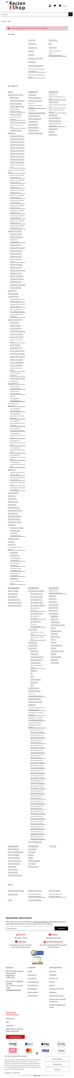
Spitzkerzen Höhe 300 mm (17, 484)
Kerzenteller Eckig (37, 597)
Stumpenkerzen (13, 296)
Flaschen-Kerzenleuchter (36, 625)
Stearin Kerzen (13, 513)
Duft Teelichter (15, 531)
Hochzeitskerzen (34, 116)
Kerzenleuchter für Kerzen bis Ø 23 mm (37, 736)
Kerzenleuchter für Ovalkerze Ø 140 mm (37, 838)
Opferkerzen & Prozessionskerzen (55, 592)
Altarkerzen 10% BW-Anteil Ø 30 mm (17, 186)
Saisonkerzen (32, 978)
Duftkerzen (11, 525)
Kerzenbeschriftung (14, 605)
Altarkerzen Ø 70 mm (17, 156)
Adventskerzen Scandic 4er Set (56, 111)
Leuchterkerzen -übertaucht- (15, 564)
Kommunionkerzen (34, 98)
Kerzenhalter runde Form (37, 633)
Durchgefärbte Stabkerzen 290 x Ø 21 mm (17, 435)
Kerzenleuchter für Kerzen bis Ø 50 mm (37, 772)
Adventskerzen (54, 102)
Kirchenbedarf (32, 989)
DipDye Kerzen (13, 502)
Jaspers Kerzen (13, 894)
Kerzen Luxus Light (16, 359)
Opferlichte (52, 596)
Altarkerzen (12, 133)
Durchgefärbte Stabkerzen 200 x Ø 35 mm (17, 450)
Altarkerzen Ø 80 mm (17, 159)
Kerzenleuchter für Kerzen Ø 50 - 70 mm (37, 787)
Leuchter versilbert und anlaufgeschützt (36, 709)
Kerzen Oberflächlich (17, 362)
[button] (50, 6)
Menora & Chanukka (35, 702)
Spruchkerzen (33, 124)
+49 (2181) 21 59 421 (21, 938)
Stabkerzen (12, 496)
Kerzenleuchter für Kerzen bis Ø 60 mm (37, 782)
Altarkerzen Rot (15, 245)
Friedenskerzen (33, 127)
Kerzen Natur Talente (17, 351)
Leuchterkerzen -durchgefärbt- (15, 559)
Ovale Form (34, 654)
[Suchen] (70, 14)
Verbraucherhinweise (35, 65)
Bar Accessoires (33, 866)
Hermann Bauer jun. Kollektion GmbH (56, 895)
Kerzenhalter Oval (37, 613)
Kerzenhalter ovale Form (37, 638)
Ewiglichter (32, 705)
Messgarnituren (56, 631)
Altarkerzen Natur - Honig (16, 260)
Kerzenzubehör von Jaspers (16, 582)
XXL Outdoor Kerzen (15, 522)
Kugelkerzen (12, 504)
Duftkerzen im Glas (16, 528)
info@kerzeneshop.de (53, 938)
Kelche (53, 639)
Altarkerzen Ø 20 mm (17, 136)
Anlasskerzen (32, 975)
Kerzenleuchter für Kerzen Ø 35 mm (37, 756)
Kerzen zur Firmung (35, 100)
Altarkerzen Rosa (16, 282)
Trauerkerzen (32, 121)
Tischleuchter (33, 645)
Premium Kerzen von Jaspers (15, 548)
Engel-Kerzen (53, 129)
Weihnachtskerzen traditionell (55, 125)
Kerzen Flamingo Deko (17, 331)
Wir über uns (32, 47)
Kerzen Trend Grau (16, 334)
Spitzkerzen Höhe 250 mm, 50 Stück (17, 479)
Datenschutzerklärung (41, 922)
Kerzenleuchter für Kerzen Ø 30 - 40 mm (37, 761)
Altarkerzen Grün (16, 267)
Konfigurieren (57, 1064)
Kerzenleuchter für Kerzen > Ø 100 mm (37, 822)
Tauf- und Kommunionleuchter (35, 695)
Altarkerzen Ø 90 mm (17, 162)
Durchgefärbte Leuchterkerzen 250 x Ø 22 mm (17, 423)
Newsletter (32, 62)
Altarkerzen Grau (16, 273)
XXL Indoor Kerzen (14, 519)
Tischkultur (32, 863)
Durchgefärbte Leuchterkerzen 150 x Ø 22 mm (17, 416)
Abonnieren (61, 928)
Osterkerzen (53, 135)
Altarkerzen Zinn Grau (17, 270)
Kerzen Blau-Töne (16, 348)
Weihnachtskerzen (55, 121)
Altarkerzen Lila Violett (17, 285)
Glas (32, 685)
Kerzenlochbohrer (14, 863)
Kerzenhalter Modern (38, 605)
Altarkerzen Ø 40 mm (17, 148)
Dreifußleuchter (33, 688)
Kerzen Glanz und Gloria (16, 369)
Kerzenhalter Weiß (37, 602)
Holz (32, 676)
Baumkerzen (53, 115)
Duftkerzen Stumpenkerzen (15, 534)
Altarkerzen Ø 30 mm (17, 142)
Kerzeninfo (32, 44)
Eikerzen (51, 132)
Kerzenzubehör (33, 992)
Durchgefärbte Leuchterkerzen (15, 410)
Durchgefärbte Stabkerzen (13, 405)
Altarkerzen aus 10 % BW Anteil (16, 171)
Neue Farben (14, 322)
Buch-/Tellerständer (35, 842)
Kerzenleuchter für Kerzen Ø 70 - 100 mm (38, 812)
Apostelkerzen (53, 605)
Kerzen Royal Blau (16, 365)
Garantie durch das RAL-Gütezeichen (36, 70)
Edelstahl (34, 671)
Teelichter (11, 541)
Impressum (7, 1072)
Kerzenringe (12, 866)
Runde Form (35, 651)
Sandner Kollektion (34, 900)
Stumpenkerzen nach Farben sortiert (17, 305)
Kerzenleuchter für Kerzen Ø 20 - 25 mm (37, 746)
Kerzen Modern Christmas (15, 374)
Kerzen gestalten (33, 982)
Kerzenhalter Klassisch (35, 609)
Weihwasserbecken (57, 651)
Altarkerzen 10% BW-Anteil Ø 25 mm (17, 181)
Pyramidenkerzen (55, 118)
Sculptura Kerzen (16, 130)
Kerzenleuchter (36, 621)
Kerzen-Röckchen (14, 858)
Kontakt (31, 51)
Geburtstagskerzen (34, 119)
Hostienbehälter (56, 645)
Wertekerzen (53, 610)
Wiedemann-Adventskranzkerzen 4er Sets (57, 97)
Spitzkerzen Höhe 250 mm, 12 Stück (17, 474)
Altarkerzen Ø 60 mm (17, 153)
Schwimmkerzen (13, 507)
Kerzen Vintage (15, 325)
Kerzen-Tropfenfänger (15, 852)
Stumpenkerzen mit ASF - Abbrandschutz (17, 310)
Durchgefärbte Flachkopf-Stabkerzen (17, 429)
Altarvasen (54, 619)
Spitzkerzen (12, 470)
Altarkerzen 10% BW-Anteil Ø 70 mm (17, 212)
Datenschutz (16, 1072)
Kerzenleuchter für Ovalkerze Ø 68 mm (37, 827)
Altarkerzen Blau (15, 288)
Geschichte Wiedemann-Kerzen (36, 76)
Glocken (53, 648)
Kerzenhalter (32, 629)
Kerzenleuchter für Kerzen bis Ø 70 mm (37, 792)
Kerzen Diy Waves (16, 103)
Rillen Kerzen (14, 98)
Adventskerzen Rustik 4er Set (57, 106)
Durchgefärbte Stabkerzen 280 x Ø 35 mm (17, 464)
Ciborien (54, 642)
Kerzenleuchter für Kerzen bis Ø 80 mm (37, 802)
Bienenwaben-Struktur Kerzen (15, 110)
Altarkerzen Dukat (16, 264)
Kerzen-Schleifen (13, 855)
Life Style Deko (32, 996)
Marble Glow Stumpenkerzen (15, 392)
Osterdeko (31, 852)
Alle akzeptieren (57, 1059)
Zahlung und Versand (35, 58)
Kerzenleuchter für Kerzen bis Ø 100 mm (38, 817)
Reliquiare (54, 634)
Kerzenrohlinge (13, 591)
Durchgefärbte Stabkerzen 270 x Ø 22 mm (17, 443)
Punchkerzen (12, 499)
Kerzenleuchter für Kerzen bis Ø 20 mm (37, 731)
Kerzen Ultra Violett (16, 337)
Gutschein (31, 40)
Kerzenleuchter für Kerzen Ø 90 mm (37, 807)
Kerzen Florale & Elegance (15, 118)
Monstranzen (55, 636)
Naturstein (34, 682)
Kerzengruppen (13, 293)
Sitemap (31, 55)
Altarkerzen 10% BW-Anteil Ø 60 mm (17, 207)
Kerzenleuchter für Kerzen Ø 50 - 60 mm (37, 777)
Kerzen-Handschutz (14, 861)
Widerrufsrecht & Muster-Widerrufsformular (55, 53)
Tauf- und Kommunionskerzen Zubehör (35, 105)
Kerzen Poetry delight (17, 354)
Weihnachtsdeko (34, 861)
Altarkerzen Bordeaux (17, 248)
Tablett (30, 858)
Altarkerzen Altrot (16, 251)
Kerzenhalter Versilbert (35, 617)
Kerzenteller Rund (37, 594)
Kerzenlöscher (13, 872)
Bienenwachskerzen (14, 516)
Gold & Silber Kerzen (15, 510)
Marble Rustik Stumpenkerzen (15, 387)
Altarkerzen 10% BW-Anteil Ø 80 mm (17, 217)
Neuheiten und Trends (15, 95)
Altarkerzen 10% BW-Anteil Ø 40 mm (17, 196)
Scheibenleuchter (34, 691)
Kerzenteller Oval (36, 599)
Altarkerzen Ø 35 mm (17, 145)
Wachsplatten (12, 597)
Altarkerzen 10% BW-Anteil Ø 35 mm (17, 191)
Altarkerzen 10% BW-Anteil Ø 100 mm (17, 227)
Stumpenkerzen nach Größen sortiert (17, 300)
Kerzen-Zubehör (13, 849)
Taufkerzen (32, 95)
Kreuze (53, 628)
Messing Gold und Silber (37, 666)
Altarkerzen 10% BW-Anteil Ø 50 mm (17, 202)
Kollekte (53, 654)
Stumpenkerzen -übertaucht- (15, 574)
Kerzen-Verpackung (14, 875)
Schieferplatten (36, 679)
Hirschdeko (32, 849)
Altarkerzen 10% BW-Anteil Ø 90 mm (17, 222)
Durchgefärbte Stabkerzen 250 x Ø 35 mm (17, 457)
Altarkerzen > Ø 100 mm (16, 166)
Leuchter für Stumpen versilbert (35, 714)
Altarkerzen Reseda (16, 276)
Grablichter (12, 544)
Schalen (31, 855)
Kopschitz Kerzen (54, 891)
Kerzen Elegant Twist (17, 106)
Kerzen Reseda (15, 345)
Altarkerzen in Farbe (15, 231)
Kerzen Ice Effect (15, 114)
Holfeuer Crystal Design (16, 891)
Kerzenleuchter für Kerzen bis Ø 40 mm (37, 767)
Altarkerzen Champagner (14, 241)
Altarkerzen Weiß (16, 234)
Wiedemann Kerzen (35, 891)
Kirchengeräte (53, 613)
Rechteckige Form (37, 660)
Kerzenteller (32, 648)
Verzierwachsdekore (15, 602)
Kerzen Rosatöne (16, 328)
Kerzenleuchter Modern (36, 591)
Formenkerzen (33, 130)
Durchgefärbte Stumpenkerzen (13, 382)
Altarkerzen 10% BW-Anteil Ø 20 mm (17, 176)
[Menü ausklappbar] (7, 1)
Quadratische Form (37, 657)
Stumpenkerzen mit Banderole (16, 315)
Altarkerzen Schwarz (17, 279)
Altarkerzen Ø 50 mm (17, 151)
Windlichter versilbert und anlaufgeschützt (35, 719)
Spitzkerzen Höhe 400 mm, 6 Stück (17, 489)
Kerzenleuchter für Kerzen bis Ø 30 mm (37, 751)
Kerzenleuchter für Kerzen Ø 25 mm (37, 741)
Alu (32, 673)
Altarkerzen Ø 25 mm (17, 139)
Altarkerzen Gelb (15, 256)
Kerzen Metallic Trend (17, 378)
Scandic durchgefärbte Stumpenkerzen (15, 398)
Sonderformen (36, 663)
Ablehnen (57, 1069)
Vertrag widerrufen (15, 1037)
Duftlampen (55, 663)
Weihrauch (54, 660)
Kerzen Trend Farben (15, 319)
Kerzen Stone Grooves (17, 122)
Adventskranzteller (34, 699)
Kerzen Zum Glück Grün (16, 341)
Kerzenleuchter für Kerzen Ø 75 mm (37, 797)
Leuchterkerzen (13, 493)
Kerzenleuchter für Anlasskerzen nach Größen (34, 725)
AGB (50, 44)
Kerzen (30, 971)
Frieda (10, 900)
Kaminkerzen (12, 290)
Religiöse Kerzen (13, 539)
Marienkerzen (53, 607)
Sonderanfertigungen (35, 133)
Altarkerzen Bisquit (16, 237)
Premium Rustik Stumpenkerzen (15, 569)
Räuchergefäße (56, 657)
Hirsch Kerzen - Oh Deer (16, 126)
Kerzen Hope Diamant (17, 356)
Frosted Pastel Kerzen (17, 100)
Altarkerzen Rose (16, 253)
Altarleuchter (32, 642)
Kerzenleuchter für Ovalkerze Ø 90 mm (37, 833)
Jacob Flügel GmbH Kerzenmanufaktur (34, 895)
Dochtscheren (13, 869)
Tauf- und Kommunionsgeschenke (36, 112)
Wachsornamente (14, 599)
